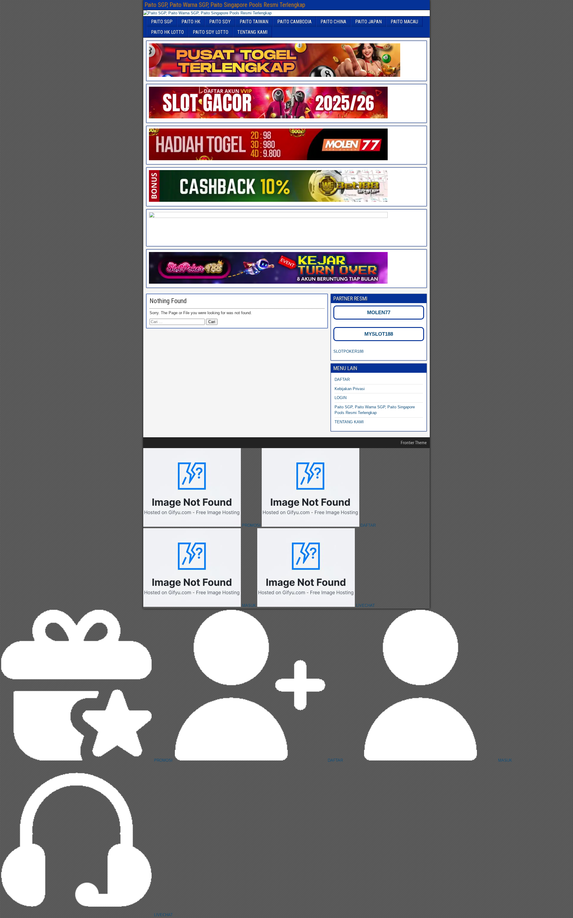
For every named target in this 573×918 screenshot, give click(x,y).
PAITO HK (190, 22)
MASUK (249, 605)
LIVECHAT (365, 605)
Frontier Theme (414, 442)
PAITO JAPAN (368, 22)
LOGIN (340, 397)
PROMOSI (251, 525)
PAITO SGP (161, 22)
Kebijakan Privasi (350, 389)
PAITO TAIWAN (254, 22)
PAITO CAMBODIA (294, 22)
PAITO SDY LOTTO (210, 32)
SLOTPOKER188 (348, 351)
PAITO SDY (220, 22)
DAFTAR (342, 379)
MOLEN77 (378, 312)
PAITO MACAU (404, 22)
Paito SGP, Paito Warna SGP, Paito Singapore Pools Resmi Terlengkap (224, 4)
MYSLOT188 (378, 334)
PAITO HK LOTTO (167, 32)
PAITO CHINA (333, 22)
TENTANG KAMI (252, 32)
